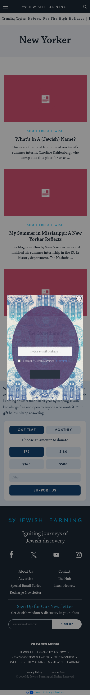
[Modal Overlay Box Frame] (45, 347)
